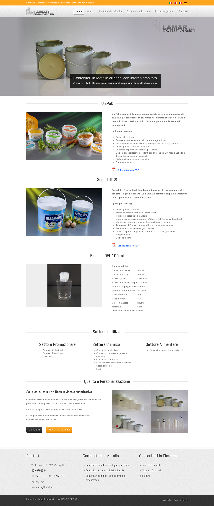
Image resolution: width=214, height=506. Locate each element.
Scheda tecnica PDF (128, 170)
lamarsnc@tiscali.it (42, 487)
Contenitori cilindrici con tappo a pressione (108, 465)
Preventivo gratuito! (59, 429)
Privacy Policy (165, 500)
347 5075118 (38, 476)
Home (79, 11)
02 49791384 (38, 470)
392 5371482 (55, 476)
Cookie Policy (181, 500)
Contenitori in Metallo (110, 11)
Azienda (90, 11)
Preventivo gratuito (164, 11)
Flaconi (146, 476)
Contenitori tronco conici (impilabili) (105, 470)
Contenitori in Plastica (138, 11)
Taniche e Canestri (152, 465)
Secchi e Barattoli (151, 470)
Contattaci (34, 429)
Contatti (183, 11)
